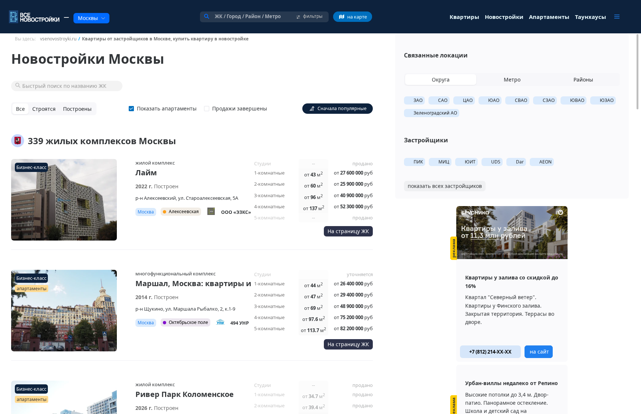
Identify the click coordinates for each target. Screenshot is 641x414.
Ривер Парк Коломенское (184, 394)
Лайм (146, 173)
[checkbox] (164, 109)
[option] (512, 284)
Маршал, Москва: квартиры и (193, 283)
